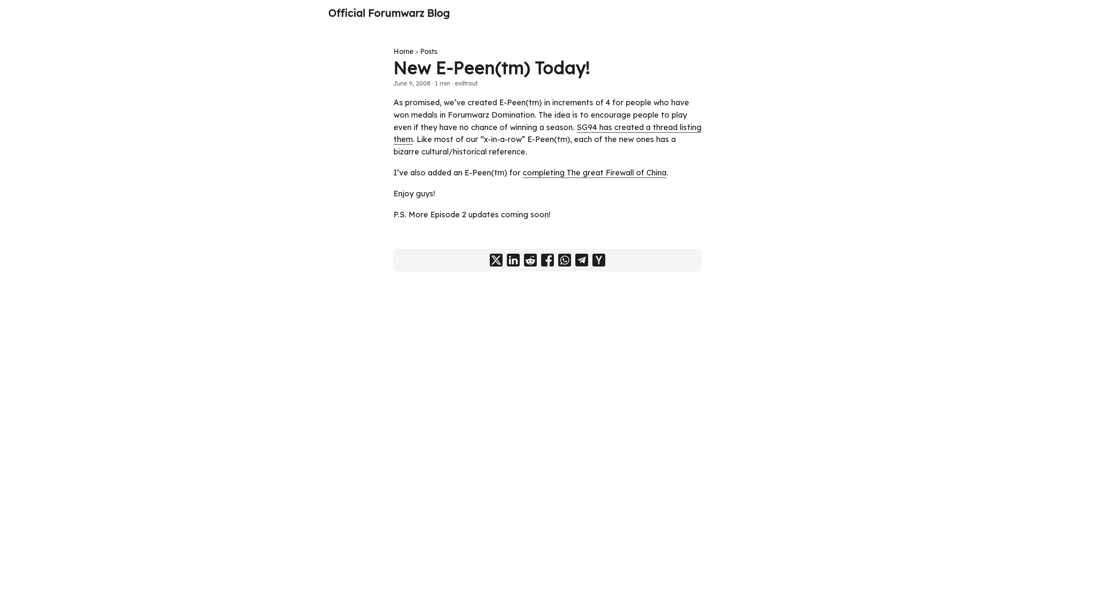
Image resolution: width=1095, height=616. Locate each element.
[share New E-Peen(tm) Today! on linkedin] (513, 260)
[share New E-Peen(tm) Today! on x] (496, 260)
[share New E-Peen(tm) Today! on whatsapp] (564, 260)
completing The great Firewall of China (594, 173)
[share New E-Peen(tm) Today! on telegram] (581, 260)
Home (404, 51)
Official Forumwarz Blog (389, 12)
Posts (428, 51)
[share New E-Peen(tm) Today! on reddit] (530, 260)
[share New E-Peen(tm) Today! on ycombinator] (598, 260)
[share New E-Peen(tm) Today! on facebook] (547, 260)
